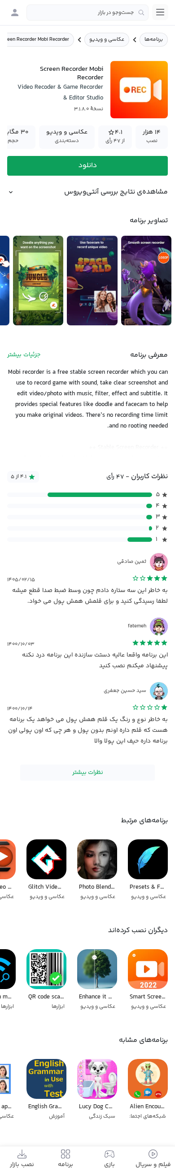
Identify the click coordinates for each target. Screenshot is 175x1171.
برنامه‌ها (153, 39)
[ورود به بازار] (15, 12)
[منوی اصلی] (160, 12)
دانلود (88, 165)
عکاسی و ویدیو (106, 39)
